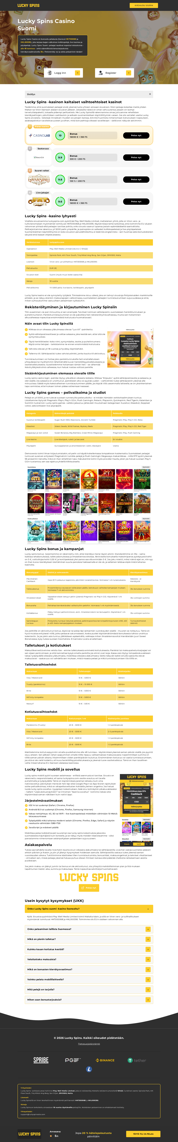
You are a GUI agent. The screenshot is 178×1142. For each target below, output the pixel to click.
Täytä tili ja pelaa (143, 1134)
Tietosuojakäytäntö (89, 1044)
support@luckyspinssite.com (33, 1114)
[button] (89, 909)
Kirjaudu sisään (144, 5)
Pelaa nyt (136, 135)
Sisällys (31, 94)
